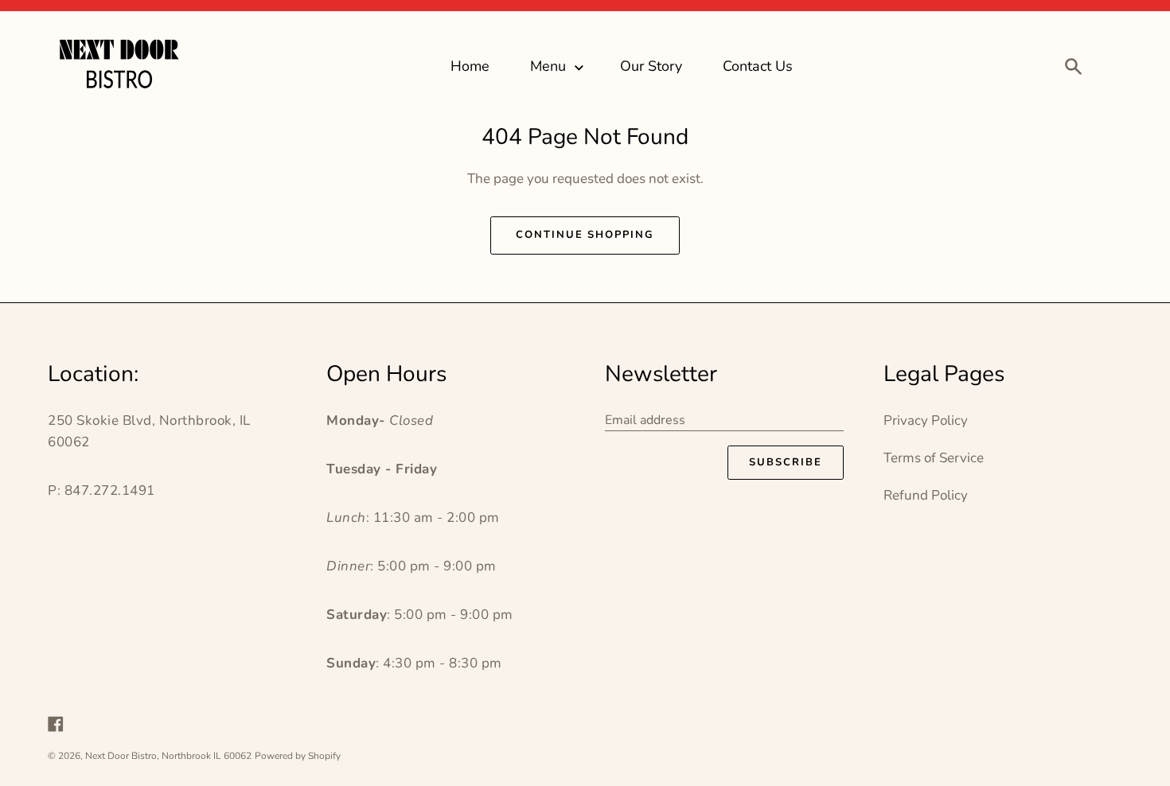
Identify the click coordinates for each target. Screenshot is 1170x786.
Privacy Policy (925, 420)
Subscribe (785, 462)
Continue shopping (585, 235)
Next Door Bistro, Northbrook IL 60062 (168, 755)
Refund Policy (925, 495)
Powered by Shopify (298, 755)
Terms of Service (933, 458)
